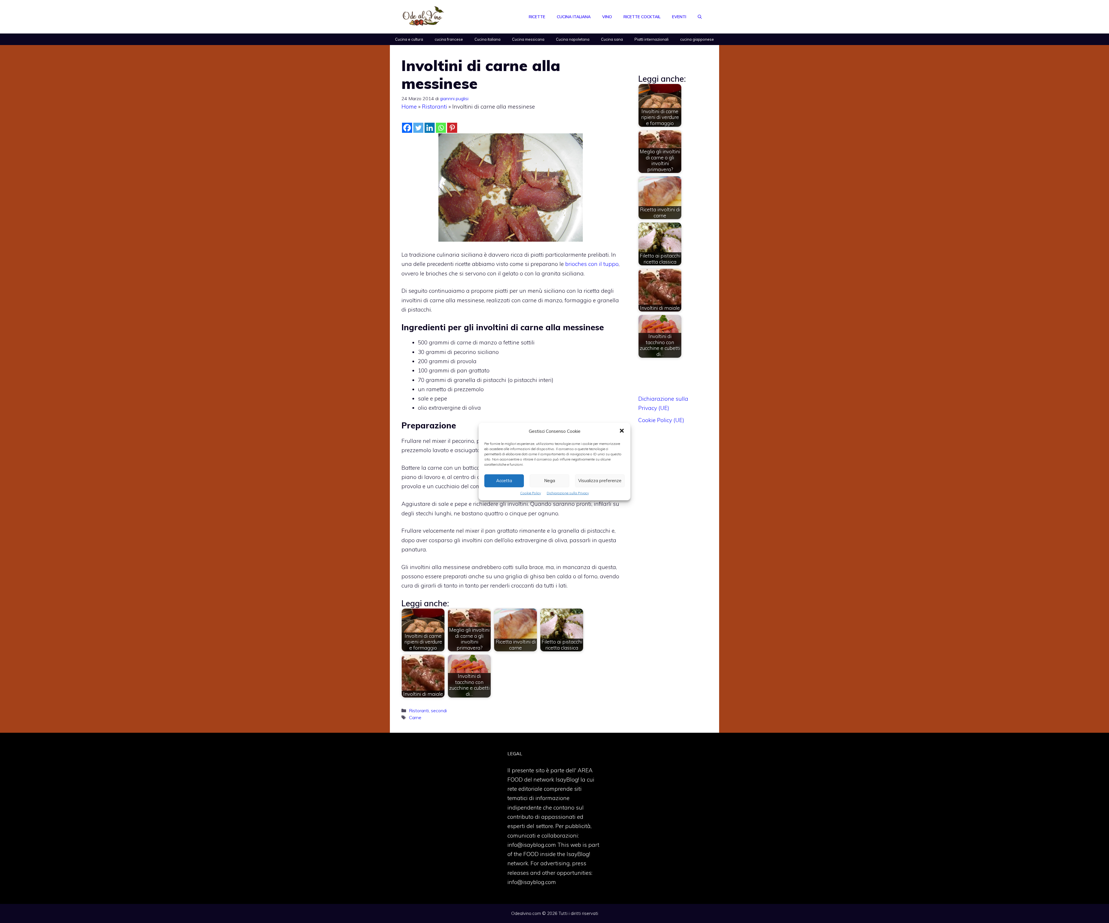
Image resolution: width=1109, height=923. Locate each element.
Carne (415, 717)
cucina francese (449, 39)
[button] (622, 431)
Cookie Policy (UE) (661, 420)
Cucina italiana (574, 16)
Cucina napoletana (572, 39)
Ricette (537, 16)
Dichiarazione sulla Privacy (568, 493)
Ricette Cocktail (642, 16)
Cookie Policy (530, 493)
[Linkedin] (430, 128)
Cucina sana (612, 39)
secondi (439, 710)
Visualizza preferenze (600, 480)
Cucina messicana (528, 39)
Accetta (504, 480)
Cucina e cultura (409, 39)
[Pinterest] (452, 128)
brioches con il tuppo (592, 263)
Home (409, 106)
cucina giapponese (697, 39)
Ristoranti (434, 106)
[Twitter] (418, 128)
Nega (549, 480)
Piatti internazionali (651, 39)
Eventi (679, 16)
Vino (607, 16)
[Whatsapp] (441, 128)
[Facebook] (407, 128)
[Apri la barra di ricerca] (700, 16)
